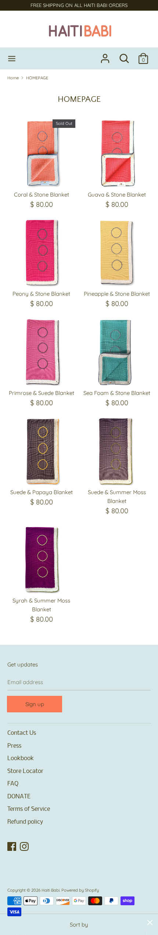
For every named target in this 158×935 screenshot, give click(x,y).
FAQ (12, 784)
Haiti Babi (51, 890)
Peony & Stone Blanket (41, 293)
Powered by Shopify (80, 890)
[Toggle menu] (11, 58)
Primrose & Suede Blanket (41, 392)
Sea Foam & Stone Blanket (116, 392)
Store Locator (25, 771)
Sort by (79, 924)
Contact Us (21, 733)
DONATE (18, 797)
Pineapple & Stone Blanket (117, 293)
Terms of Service (28, 809)
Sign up (34, 704)
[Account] (105, 55)
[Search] (124, 55)
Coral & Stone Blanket (41, 194)
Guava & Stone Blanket (117, 194)
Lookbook (20, 758)
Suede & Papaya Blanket (41, 492)
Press (14, 746)
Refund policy (25, 822)
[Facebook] (12, 846)
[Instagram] (25, 846)
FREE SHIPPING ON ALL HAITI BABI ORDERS (79, 5)
